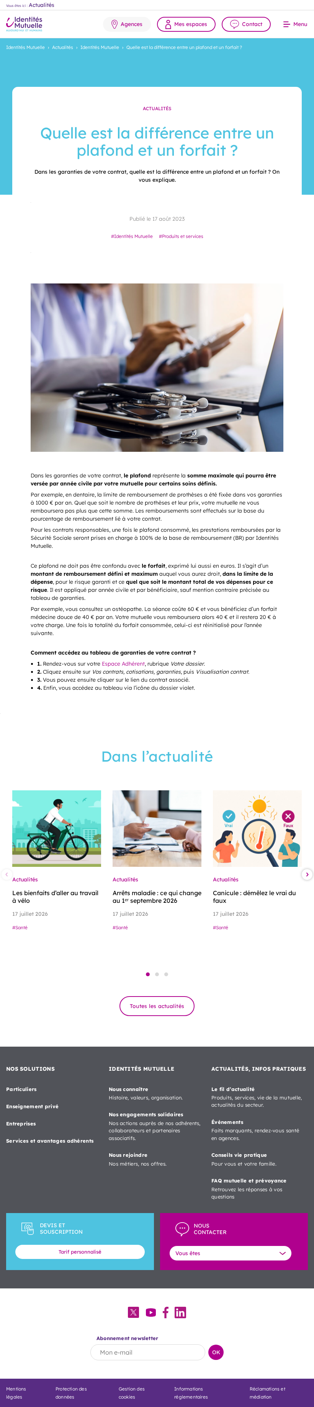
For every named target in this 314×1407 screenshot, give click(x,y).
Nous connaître (146, 1093)
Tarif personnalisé (80, 1252)
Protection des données (71, 1393)
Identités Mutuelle (25, 47)
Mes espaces (190, 24)
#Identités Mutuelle (132, 236)
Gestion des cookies (132, 1393)
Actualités (62, 47)
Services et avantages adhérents (49, 1141)
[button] (148, 974)
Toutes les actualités (157, 1006)
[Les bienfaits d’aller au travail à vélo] (56, 828)
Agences (131, 24)
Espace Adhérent (123, 663)
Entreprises (21, 1123)
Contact (252, 24)
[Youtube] (151, 1313)
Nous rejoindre (138, 1159)
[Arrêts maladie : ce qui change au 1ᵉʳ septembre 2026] (157, 828)
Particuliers (21, 1089)
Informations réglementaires (191, 1393)
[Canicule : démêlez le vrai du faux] (257, 828)
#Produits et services (181, 236)
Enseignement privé (32, 1106)
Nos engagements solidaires (155, 1126)
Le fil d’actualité (256, 1097)
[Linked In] (180, 1313)
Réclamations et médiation (267, 1393)
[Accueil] (24, 24)
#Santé (20, 927)
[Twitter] (133, 1313)
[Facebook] (165, 1313)
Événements (255, 1130)
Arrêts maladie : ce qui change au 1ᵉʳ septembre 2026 (157, 896)
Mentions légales (16, 1393)
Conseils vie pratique (243, 1159)
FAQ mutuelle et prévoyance (249, 1188)
